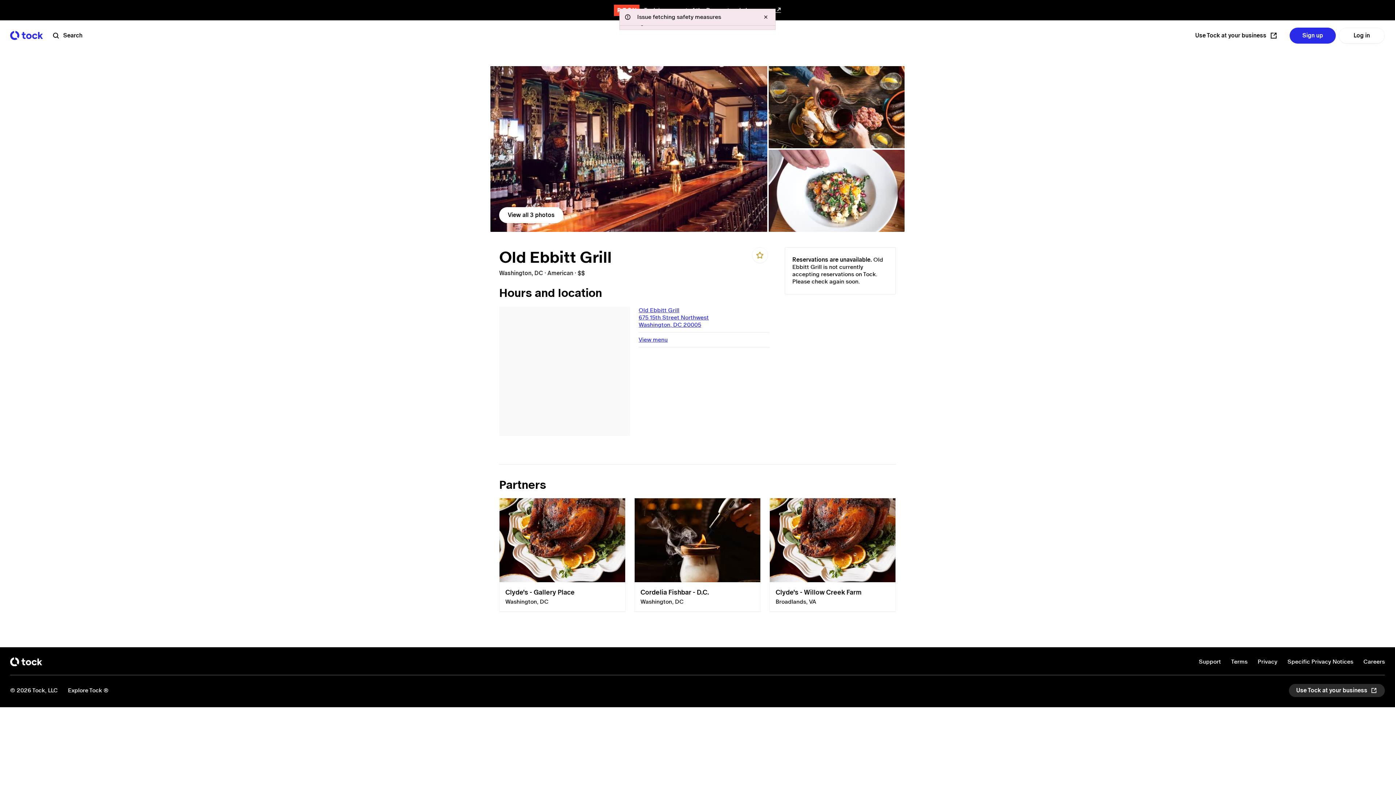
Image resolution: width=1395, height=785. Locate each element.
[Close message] (766, 17)
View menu (653, 339)
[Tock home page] (26, 35)
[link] (628, 149)
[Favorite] (760, 255)
